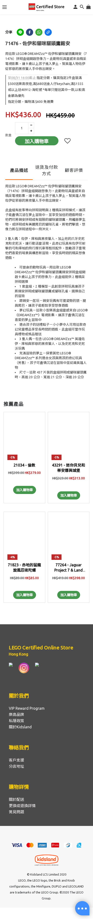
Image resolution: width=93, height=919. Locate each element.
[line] (20, 32)
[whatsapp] (38, 32)
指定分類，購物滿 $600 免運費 (30, 102)
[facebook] (29, 32)
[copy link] (48, 32)
